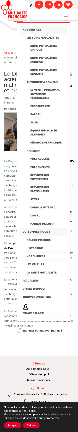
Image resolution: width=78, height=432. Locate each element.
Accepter (12, 425)
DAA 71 (35, 215)
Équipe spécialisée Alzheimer (43, 132)
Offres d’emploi (34, 289)
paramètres (51, 418)
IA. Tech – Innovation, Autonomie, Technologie (45, 94)
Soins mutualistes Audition (43, 60)
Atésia (34, 199)
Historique (35, 248)
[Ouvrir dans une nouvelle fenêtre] (38, 5)
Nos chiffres (36, 256)
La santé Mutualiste (42, 272)
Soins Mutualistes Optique (43, 48)
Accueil (9, 52)
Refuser (31, 425)
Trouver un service (37, 297)
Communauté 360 (42, 207)
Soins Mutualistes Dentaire (43, 72)
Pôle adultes (40, 159)
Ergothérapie (40, 106)
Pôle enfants (40, 167)
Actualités (31, 280)
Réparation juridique (46, 142)
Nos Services (32, 30)
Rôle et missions (39, 240)
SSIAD (34, 122)
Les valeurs (35, 264)
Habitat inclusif (42, 224)
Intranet (9, 102)
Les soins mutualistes (43, 38)
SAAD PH (36, 114)
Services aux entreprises (39, 177)
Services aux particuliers (39, 189)
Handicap (33, 151)
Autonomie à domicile (42, 82)
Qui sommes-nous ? (36, 232)
